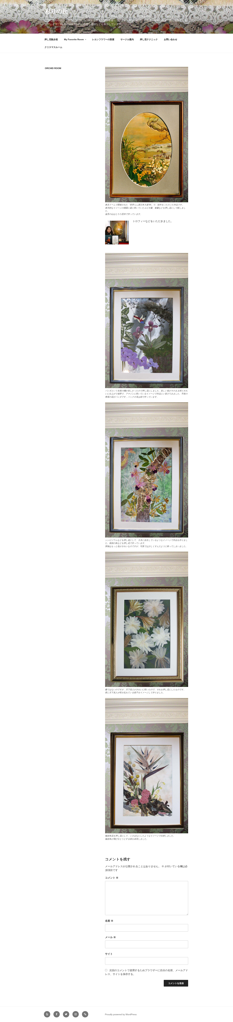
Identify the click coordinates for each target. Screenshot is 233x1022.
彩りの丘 (56, 11)
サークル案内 (127, 39)
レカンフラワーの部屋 (103, 39)
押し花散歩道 (51, 39)
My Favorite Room (74, 39)
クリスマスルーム (53, 47)
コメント (111, 877)
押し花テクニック (149, 39)
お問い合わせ (170, 39)
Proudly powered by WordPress (121, 1014)
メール (110, 937)
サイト (109, 954)
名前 (109, 920)
